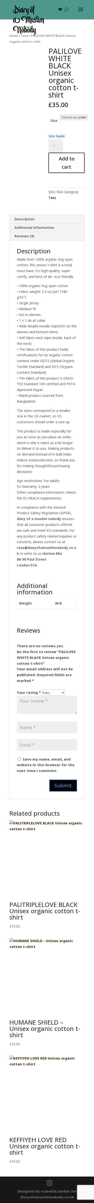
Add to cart (66, 162)
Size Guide (56, 136)
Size (53, 120)
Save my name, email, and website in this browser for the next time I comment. (45, 765)
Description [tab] (24, 219)
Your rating (29, 692)
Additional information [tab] (34, 227)
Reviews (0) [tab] (24, 236)
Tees (52, 197)
